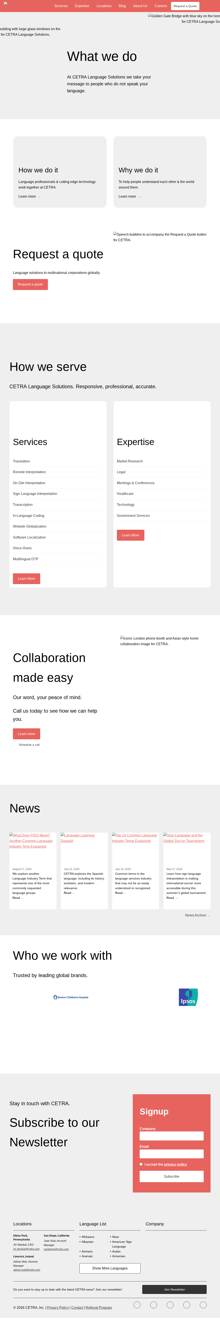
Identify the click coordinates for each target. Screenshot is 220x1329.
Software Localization (29, 537)
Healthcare (125, 494)
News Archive (195, 915)
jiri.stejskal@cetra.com (26, 1249)
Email (144, 1146)
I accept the (166, 1164)
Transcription (23, 504)
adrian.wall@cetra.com (26, 1269)
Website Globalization (29, 526)
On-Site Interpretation (29, 483)
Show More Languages (110, 1268)
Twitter (153, 1304)
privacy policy (175, 1164)
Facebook (137, 1304)
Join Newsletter (174, 1289)
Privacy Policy (58, 1307)
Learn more (27, 196)
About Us (140, 6)
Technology (125, 504)
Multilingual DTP (25, 559)
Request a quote (30, 284)
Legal (121, 472)
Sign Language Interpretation (35, 494)
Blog (122, 6)
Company (148, 1129)
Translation (21, 461)
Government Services (133, 515)
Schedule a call (29, 744)
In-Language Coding (28, 515)
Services (61, 6)
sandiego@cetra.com (56, 1249)
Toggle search (213, 6)
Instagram (170, 1304)
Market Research (130, 461)
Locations (104, 6)
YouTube (186, 1304)
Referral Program (99, 1307)
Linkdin (203, 1304)
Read (16, 897)
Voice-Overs (22, 548)
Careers (161, 6)
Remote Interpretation (29, 472)
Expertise (82, 6)
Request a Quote (185, 6)
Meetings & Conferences (135, 483)
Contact (77, 1307)
